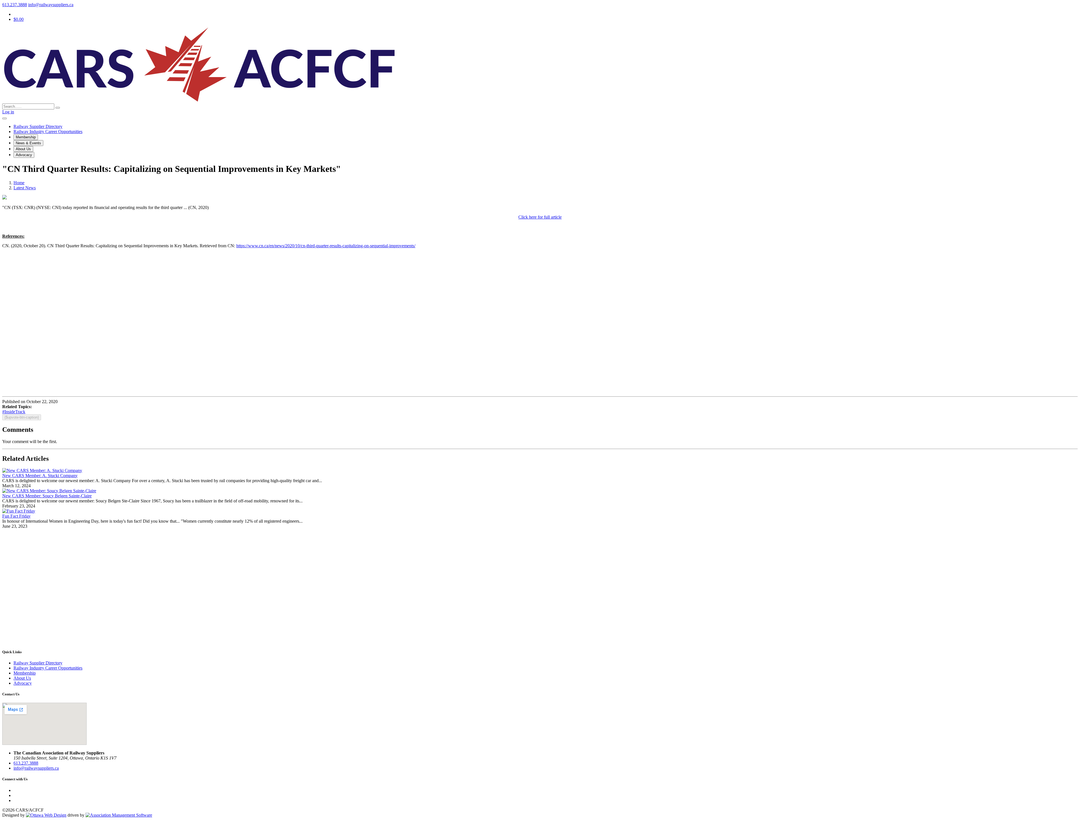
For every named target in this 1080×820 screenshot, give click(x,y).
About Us (23, 149)
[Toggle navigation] (4, 118)
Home (19, 182)
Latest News (25, 187)
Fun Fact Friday (16, 516)
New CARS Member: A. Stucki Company (40, 475)
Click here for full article (540, 217)
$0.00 (19, 19)
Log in (8, 111)
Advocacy (24, 155)
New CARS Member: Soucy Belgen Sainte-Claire (47, 495)
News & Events (28, 143)
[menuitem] (25, 673)
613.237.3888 (14, 4)
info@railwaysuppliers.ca (50, 4)
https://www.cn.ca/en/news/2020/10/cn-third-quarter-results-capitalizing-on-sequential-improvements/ (325, 245)
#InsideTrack (13, 411)
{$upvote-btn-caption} (21, 417)
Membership (26, 137)
